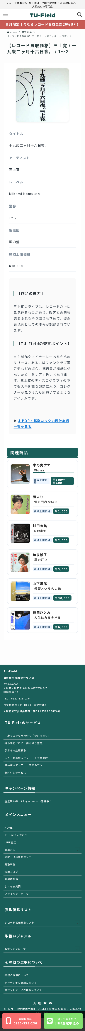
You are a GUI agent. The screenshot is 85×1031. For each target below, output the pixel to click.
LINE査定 (10, 842)
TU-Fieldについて (16, 835)
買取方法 (10, 849)
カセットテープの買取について (23, 990)
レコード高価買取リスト (19, 922)
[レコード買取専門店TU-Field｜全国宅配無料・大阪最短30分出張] (42, 14)
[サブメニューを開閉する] (77, 849)
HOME (9, 827)
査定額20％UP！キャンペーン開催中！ (28, 801)
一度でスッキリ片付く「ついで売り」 (28, 735)
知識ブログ (11, 871)
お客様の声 (11, 879)
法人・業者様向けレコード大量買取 (26, 758)
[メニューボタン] (5, 14)
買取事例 (10, 864)
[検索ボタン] (79, 14)
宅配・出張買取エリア (18, 857)
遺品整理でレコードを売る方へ (23, 765)
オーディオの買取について (21, 982)
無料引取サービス (15, 772)
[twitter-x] (35, 1003)
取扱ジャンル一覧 (15, 949)
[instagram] (40, 1003)
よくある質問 (13, 886)
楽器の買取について (17, 975)
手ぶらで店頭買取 (15, 750)
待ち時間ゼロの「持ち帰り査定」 (25, 743)
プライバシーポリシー (18, 893)
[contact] (50, 1003)
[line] (45, 1003)
